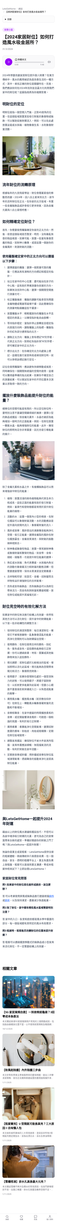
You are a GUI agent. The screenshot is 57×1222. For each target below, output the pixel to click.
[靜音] (49, 62)
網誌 (20, 9)
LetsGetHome (9, 9)
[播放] (8, 62)
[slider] (29, 62)
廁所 (51, 896)
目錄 (9, 19)
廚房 (7, 900)
